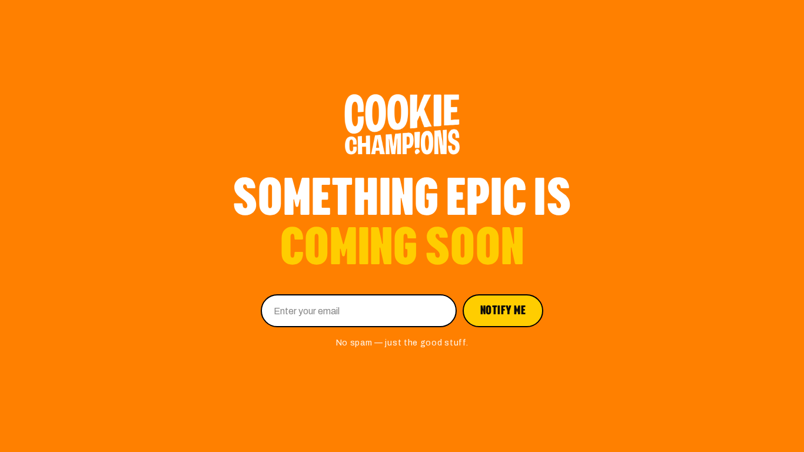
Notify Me (503, 311)
